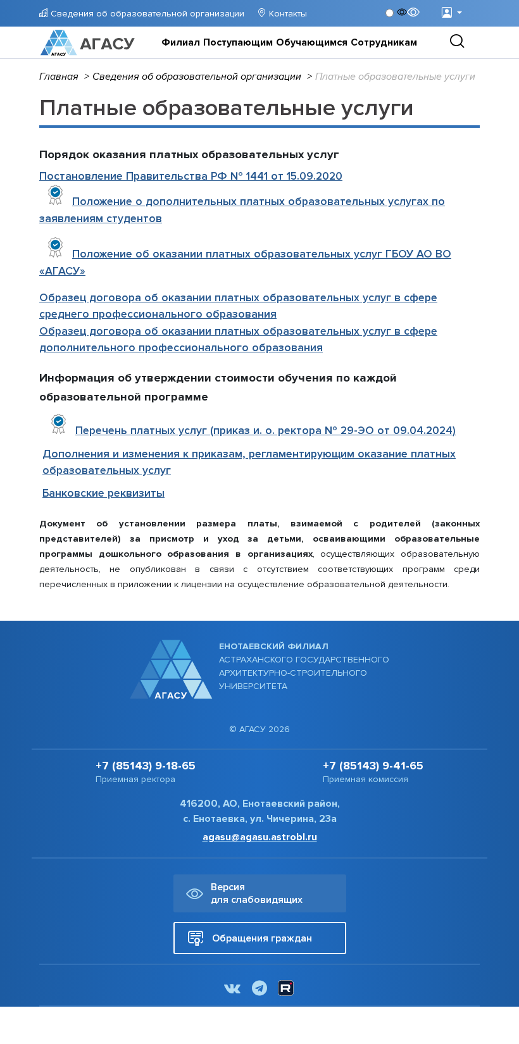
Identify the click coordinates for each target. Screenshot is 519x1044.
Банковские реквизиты (103, 493)
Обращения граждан (262, 938)
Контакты (286, 13)
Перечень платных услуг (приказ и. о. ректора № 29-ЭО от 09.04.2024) (265, 430)
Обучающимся (311, 42)
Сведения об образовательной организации (146, 13)
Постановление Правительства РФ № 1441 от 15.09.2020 (190, 176)
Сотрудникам (384, 42)
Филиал (180, 42)
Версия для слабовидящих (257, 893)
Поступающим (238, 42)
